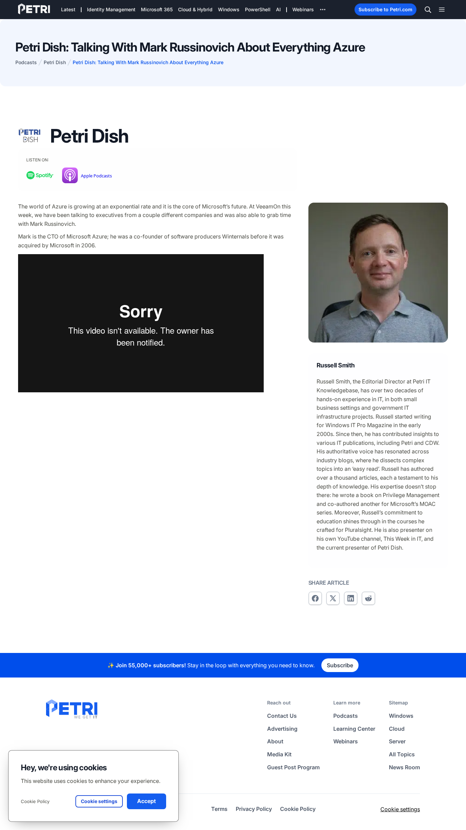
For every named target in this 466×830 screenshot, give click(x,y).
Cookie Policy (35, 801)
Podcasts (26, 62)
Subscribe (340, 665)
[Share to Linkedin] (351, 598)
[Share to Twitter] (333, 598)
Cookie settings (400, 809)
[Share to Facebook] (315, 598)
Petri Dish (55, 62)
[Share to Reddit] (368, 598)
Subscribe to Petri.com (385, 9)
